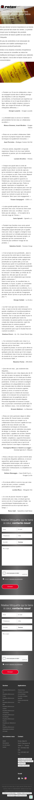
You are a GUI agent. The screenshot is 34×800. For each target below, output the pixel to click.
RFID (19, 702)
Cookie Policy (22, 763)
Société (4, 741)
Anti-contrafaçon (21, 694)
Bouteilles (20, 698)
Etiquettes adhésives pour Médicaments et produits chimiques (8, 729)
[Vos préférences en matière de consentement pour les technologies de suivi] (31, 797)
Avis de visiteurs (6, 745)
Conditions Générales (24, 765)
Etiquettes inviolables (22, 696)
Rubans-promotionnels (23, 700)
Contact (4, 747)
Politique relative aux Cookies (26, 761)
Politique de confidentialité (25, 758)
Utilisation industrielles (23, 692)
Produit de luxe (21, 690)
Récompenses (6, 743)
